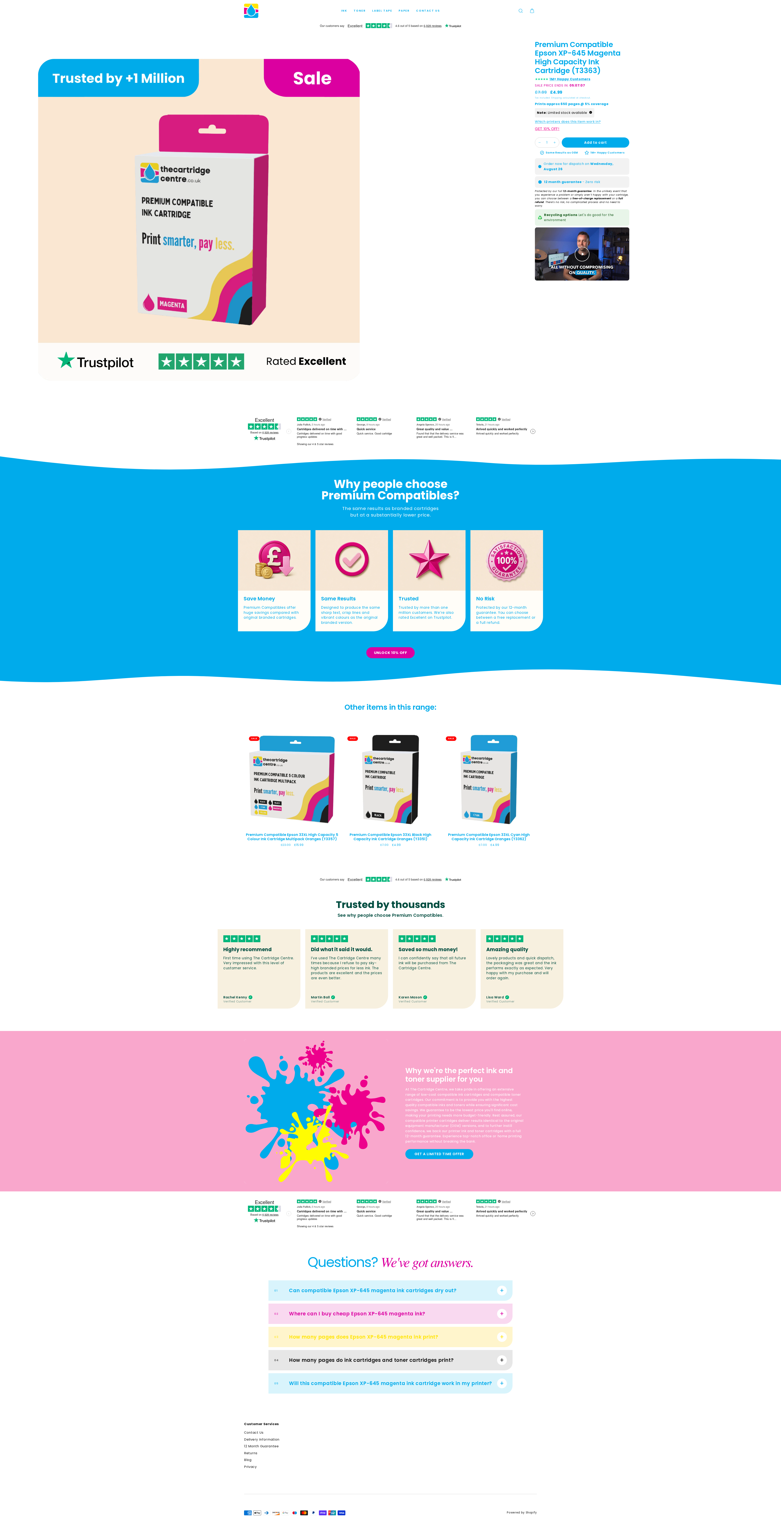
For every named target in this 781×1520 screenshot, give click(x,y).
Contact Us (428, 11)
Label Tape (382, 11)
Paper (404, 11)
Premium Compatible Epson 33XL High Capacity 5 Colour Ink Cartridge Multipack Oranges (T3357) (292, 836)
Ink (344, 11)
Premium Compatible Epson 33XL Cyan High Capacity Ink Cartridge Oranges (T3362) (489, 836)
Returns (250, 1453)
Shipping (556, 97)
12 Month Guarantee (261, 1446)
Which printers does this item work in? (568, 121)
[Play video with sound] (582, 254)
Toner (360, 11)
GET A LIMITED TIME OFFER (439, 1154)
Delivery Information (261, 1439)
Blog (248, 1459)
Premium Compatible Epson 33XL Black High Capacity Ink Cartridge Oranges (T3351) (390, 836)
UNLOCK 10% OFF (390, 652)
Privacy (250, 1466)
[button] (521, 11)
